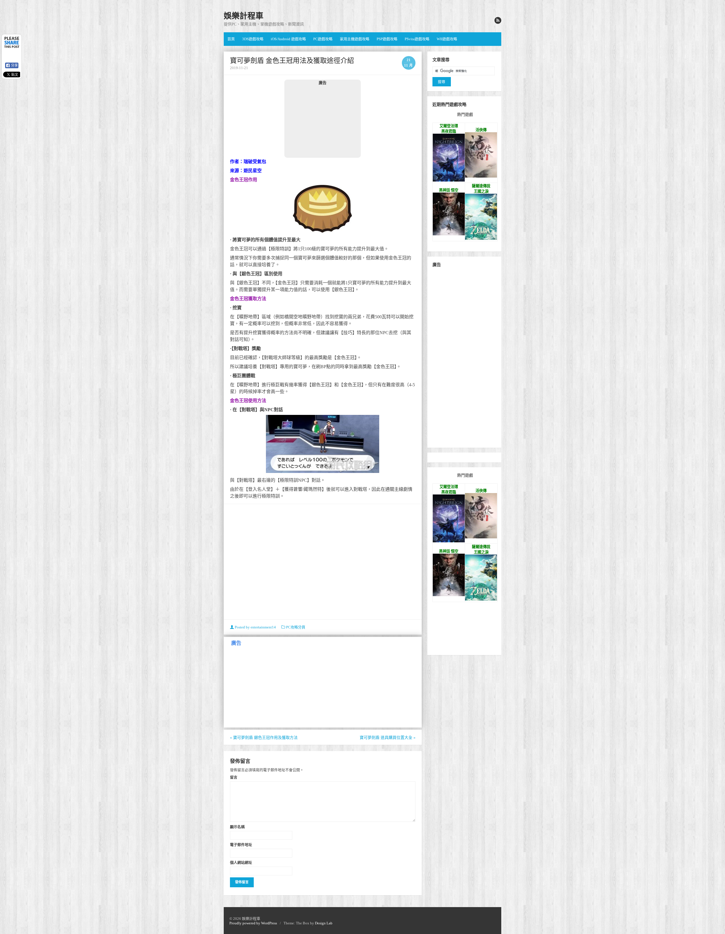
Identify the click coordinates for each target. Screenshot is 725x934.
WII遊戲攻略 (447, 39)
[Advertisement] (322, 121)
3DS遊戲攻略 (252, 39)
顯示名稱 (237, 826)
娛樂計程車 (243, 16)
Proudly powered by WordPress (253, 923)
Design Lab (323, 923)
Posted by (255, 627)
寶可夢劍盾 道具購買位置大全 (387, 737)
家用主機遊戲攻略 (354, 39)
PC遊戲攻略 (322, 39)
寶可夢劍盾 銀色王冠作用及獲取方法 (264, 737)
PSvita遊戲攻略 (417, 39)
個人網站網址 (241, 862)
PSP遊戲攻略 (387, 39)
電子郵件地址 (241, 844)
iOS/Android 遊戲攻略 (288, 39)
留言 (233, 777)
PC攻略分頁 (295, 627)
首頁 (231, 39)
